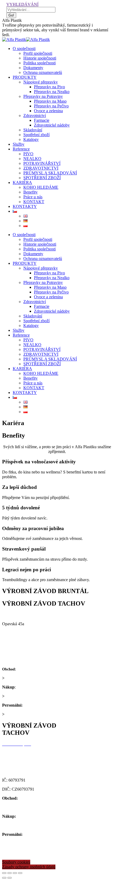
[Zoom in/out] (20, 873)
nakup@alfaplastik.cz (24, 696)
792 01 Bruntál (14, 633)
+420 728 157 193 (39, 705)
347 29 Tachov (14, 762)
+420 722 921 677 (32, 669)
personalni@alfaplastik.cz (27, 714)
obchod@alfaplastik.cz (25, 678)
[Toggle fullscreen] (15, 873)
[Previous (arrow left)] (4, 878)
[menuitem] (24, 48)
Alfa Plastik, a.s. (16, 614)
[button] (16, 862)
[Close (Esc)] (4, 873)
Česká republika (15, 642)
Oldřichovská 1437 (18, 753)
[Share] (9, 873)
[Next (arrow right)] (9, 878)
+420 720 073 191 (32, 687)
